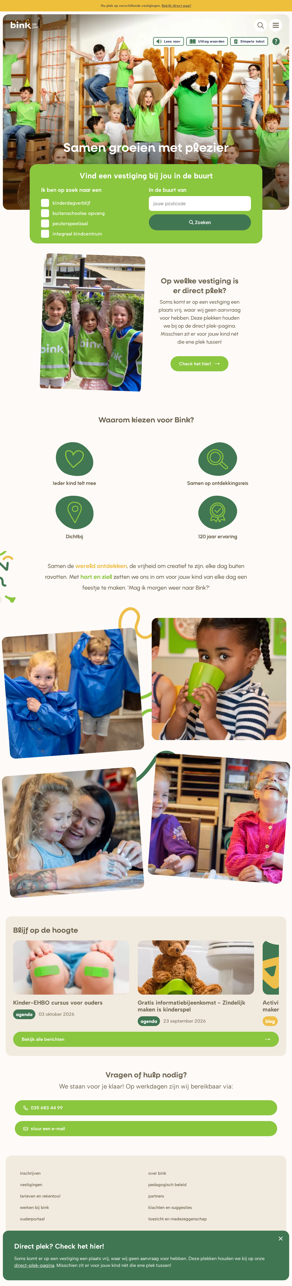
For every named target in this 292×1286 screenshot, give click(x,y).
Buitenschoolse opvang (78, 213)
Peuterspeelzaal (70, 223)
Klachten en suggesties (170, 1207)
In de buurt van (167, 189)
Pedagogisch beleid (167, 1184)
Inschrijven (30, 1173)
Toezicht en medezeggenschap (177, 1219)
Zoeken (203, 222)
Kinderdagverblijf (71, 203)
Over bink (157, 1173)
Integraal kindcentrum (77, 234)
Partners (156, 1196)
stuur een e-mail (48, 1128)
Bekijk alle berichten (43, 1039)
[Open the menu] (275, 25)
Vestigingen (31, 1184)
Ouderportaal (32, 1219)
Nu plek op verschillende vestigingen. (146, 6)
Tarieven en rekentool (40, 1196)
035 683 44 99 (47, 1107)
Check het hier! (195, 363)
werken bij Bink (34, 1207)
